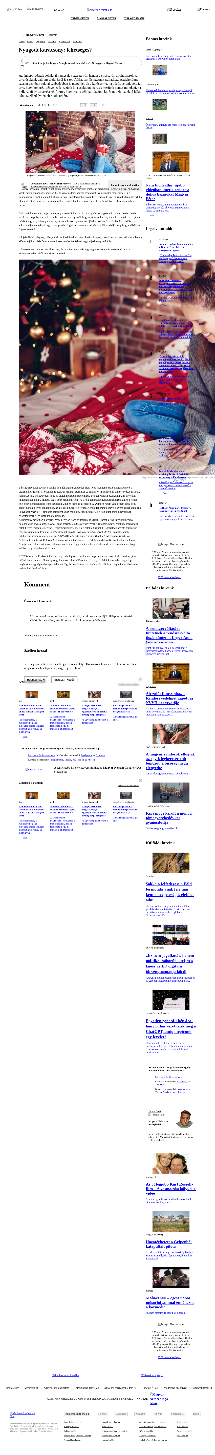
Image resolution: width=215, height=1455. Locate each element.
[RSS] (137, 758)
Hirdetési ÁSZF (149, 1388)
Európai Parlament (155, 947)
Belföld (53, 34)
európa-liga (152, 84)
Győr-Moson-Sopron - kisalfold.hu (116, 1431)
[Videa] (124, 758)
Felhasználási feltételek (86, 1388)
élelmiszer (150, 876)
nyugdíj (162, 275)
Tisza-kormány (153, 621)
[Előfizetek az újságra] (174, 10)
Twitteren (100, 755)
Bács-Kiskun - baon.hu (73, 1422)
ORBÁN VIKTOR (80, 18)
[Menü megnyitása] (204, 10)
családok (52, 41)
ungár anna (151, 686)
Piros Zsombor (153, 50)
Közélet (102, 1413)
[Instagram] (130, 754)
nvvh (52, 701)
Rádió (196, 1413)
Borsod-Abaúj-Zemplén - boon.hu (77, 1436)
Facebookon (86, 755)
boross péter (164, 393)
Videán (68, 759)
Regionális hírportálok (77, 1413)
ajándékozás (64, 41)
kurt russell (151, 1177)
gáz (160, 466)
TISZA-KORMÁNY (134, 18)
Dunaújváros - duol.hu (111, 1422)
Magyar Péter (158, 1115)
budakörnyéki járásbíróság (123, 701)
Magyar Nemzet (35, 34)
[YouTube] (130, 758)
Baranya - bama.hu (71, 1426)
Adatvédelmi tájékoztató (56, 1388)
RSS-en (91, 759)
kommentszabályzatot (93, 620)
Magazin (140, 1413)
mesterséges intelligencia (157, 1013)
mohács (149, 1291)
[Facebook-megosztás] (140, 105)
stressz (30, 41)
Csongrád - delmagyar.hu (74, 1440)
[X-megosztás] (133, 105)
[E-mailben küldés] (126, 105)
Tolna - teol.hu (182, 1422)
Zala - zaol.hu (182, 1436)
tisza (20, 701)
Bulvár (158, 1413)
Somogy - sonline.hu (147, 1436)
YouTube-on (78, 759)
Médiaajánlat (31, 1388)
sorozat (149, 118)
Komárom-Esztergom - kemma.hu (152, 1426)
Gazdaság (121, 1413)
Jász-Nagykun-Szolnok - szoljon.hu (153, 1422)
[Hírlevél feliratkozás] (137, 749)
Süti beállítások (200, 1388)
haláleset (163, 315)
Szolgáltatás (177, 1413)
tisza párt (163, 503)
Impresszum (12, 1388)
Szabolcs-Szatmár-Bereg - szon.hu (153, 1440)
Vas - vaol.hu (182, 1426)
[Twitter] (137, 754)
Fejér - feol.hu (107, 1426)
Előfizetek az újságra (152, 1375)
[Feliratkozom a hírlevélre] (35, 10)
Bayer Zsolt (154, 1111)
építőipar (163, 430)
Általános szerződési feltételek (120, 1388)
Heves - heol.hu (108, 1440)
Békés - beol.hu (70, 1431)
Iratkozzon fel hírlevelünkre (41, 755)
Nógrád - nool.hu (146, 1431)
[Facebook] (124, 754)
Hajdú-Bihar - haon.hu (111, 1436)
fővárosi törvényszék (90, 701)
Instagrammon (56, 759)
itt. (80, 186)
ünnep (22, 41)
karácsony (77, 41)
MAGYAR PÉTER (106, 18)
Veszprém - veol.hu (184, 1431)
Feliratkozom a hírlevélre (125, 185)
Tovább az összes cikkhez (128, 785)
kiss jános (163, 239)
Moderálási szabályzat (175, 1388)
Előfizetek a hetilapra (169, 577)
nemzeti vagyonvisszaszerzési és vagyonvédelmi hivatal (168, 176)
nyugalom (40, 41)
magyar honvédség (154, 1234)
